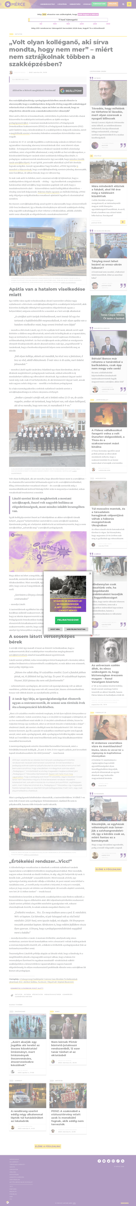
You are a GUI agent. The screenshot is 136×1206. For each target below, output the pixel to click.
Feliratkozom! (68, 619)
